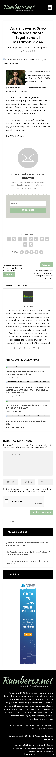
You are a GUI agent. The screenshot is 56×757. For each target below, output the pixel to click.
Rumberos (24, 47)
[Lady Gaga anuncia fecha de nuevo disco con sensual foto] (28, 367)
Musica (45, 47)
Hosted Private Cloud (34, 748)
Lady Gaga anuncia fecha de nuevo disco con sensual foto (25, 373)
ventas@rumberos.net (42, 728)
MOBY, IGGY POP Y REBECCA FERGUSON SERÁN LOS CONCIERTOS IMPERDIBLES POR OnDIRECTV (27, 390)
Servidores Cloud (37, 745)
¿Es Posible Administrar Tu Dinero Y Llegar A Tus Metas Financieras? (28, 553)
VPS (25, 745)
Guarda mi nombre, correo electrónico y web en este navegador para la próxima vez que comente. (27, 490)
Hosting (17, 745)
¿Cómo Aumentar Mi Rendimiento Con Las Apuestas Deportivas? (27, 543)
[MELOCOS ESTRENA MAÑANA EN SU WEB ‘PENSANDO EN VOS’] (28, 401)
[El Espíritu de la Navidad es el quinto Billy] (28, 416)
